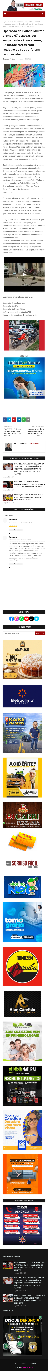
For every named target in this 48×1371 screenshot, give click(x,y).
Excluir (20, 530)
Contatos (32, 1363)
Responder (13, 530)
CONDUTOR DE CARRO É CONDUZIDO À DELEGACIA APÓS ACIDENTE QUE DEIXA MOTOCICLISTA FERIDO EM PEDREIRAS (29, 1299)
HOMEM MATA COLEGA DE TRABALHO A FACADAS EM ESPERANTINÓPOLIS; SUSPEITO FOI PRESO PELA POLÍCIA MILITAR (29, 1266)
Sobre (23, 1363)
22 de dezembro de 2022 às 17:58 (20, 522)
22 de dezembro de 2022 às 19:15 (20, 540)
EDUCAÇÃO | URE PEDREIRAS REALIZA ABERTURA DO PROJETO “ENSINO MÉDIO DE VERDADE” (29, 497)
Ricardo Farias (9, 59)
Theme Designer (27, 1367)
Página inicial (7, 22)
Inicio (16, 1363)
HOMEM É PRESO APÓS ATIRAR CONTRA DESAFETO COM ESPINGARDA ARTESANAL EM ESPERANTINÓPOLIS (29, 484)
